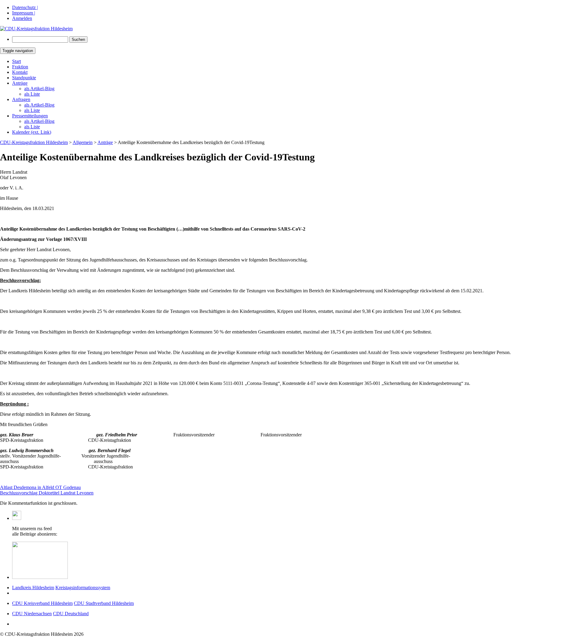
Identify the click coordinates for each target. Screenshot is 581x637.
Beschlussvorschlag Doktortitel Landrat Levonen (47, 492)
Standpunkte (24, 77)
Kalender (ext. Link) (31, 132)
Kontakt (20, 72)
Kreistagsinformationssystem (82, 587)
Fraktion (20, 66)
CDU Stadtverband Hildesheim (104, 603)
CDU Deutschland (71, 613)
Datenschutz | (25, 7)
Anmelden (22, 18)
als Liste (32, 94)
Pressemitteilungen (30, 115)
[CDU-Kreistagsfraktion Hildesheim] (36, 28)
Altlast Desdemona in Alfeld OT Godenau (40, 487)
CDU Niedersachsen (32, 613)
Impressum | (23, 12)
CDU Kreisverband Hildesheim (42, 603)
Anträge (20, 83)
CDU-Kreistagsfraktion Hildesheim (34, 142)
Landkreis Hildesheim (33, 587)
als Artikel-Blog (39, 88)
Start (16, 61)
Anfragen (21, 99)
